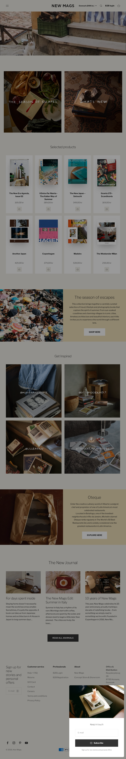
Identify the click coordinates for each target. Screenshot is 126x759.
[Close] (119, 690)
